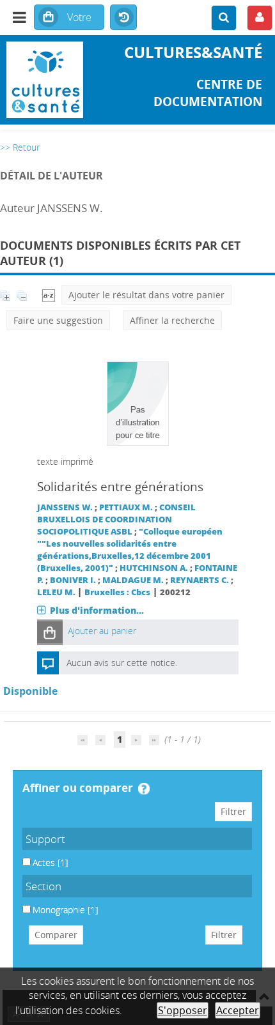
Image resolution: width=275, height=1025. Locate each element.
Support (45, 838)
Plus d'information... (97, 610)
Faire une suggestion (58, 320)
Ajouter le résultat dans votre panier (146, 295)
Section (43, 886)
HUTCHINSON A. (154, 568)
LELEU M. (56, 592)
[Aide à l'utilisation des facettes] (144, 788)
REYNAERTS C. (199, 580)
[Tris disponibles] (48, 295)
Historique (123, 18)
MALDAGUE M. (133, 580)
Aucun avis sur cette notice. (122, 663)
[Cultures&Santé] (45, 80)
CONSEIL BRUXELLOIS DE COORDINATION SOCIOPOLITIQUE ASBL (116, 519)
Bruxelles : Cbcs (117, 592)
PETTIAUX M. (126, 507)
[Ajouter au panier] (50, 631)
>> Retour (20, 147)
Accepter (237, 1010)
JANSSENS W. (65, 507)
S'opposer (182, 1010)
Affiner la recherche (172, 320)
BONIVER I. (73, 580)
